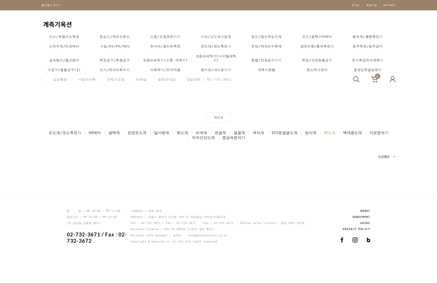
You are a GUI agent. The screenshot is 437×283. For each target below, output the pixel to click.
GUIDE (365, 223)
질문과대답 (166, 79)
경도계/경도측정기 (216, 46)
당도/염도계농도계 (266, 37)
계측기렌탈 (266, 70)
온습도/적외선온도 (115, 37)
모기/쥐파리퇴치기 (115, 70)
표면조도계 (136, 132)
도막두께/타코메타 (64, 46)
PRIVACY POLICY (356, 229)
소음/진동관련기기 (165, 37)
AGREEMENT (361, 217)
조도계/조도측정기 (65, 132)
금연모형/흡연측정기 (317, 46)
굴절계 (239, 132)
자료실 (141, 79)
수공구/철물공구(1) (64, 70)
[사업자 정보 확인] (200, 229)
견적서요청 (115, 79)
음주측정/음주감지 (368, 46)
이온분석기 (378, 132)
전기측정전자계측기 (367, 60)
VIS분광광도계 (284, 132)
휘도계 (182, 132)
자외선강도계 (203, 137)
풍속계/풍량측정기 (368, 37)
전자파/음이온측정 (165, 46)
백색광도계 (352, 132)
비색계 (201, 132)
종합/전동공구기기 (266, 60)
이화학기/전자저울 (165, 70)
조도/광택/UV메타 (317, 37)
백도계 (329, 132)
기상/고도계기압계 (216, 37)
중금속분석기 (233, 137)
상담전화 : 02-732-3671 (209, 79)
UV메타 (95, 132)
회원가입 (371, 5)
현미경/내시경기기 (216, 70)
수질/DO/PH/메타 (115, 46)
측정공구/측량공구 (115, 60)
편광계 (220, 132)
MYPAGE (390, 5)
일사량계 (161, 132)
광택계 (114, 132)
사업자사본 (87, 79)
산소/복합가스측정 (64, 37)
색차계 (258, 132)
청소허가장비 (317, 70)
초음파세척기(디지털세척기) (216, 58)
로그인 (356, 5)
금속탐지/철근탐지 (64, 60)
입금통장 (60, 79)
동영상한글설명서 (368, 70)
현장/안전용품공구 (317, 60)
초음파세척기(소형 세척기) (165, 60)
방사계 (310, 132)
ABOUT (365, 211)
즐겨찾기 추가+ (50, 5)
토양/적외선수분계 (266, 46)
